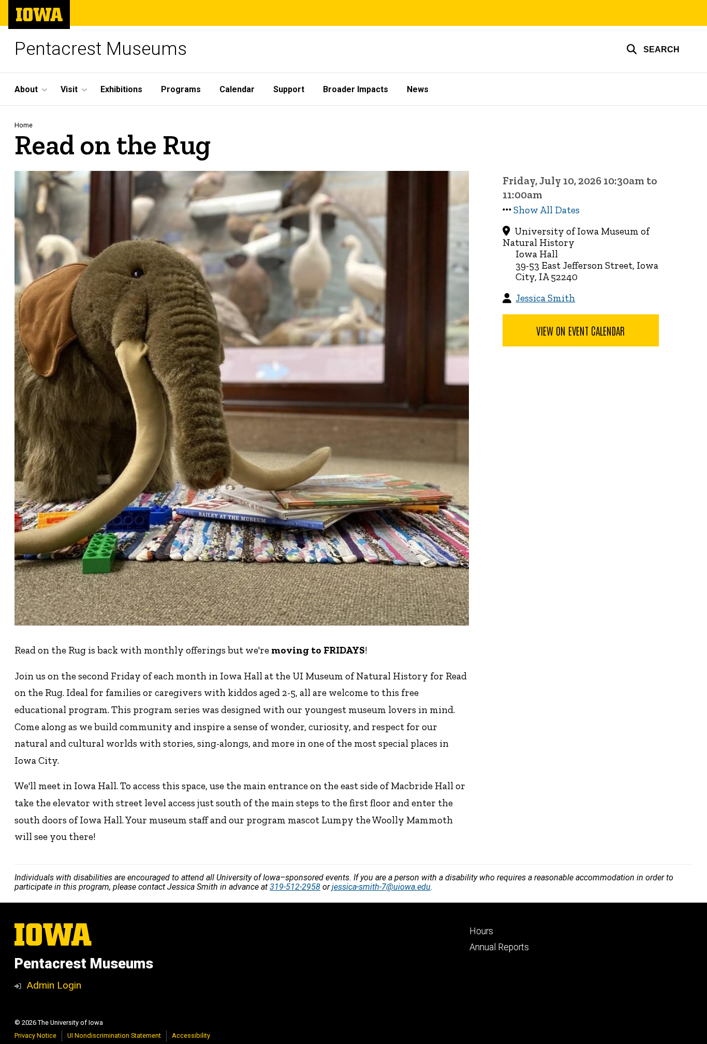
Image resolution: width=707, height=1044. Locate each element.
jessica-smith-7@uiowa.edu (381, 887)
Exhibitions (121, 89)
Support (288, 89)
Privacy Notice (35, 1035)
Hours (481, 931)
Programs (181, 89)
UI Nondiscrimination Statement (114, 1035)
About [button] (26, 89)
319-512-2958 (295, 887)
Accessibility (191, 1035)
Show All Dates (546, 210)
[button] (653, 49)
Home (23, 125)
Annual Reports (499, 947)
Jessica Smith (545, 298)
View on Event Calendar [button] (580, 330)
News (418, 89)
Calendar (237, 89)
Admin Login (53, 985)
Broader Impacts (355, 89)
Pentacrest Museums (100, 49)
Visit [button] (69, 89)
